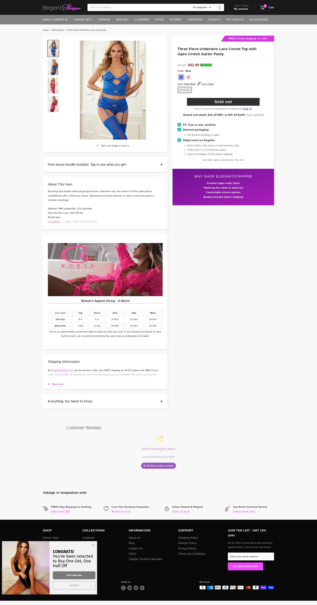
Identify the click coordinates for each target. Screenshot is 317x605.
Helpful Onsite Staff (244, 511)
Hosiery (176, 19)
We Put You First (121, 511)
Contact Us (136, 548)
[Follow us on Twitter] (129, 588)
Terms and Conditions (192, 553)
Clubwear (141, 19)
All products (58, 30)
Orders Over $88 (60, 511)
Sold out (223, 101)
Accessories (258, 19)
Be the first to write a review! (158, 465)
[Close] (93, 545)
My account (241, 8)
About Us (134, 537)
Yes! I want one (74, 575)
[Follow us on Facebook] (123, 588)
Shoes (159, 19)
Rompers (88, 543)
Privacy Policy (187, 548)
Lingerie (104, 19)
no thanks (74, 585)
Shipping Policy (188, 537)
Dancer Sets (83, 19)
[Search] (220, 7)
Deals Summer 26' (55, 19)
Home (46, 30)
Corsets (214, 19)
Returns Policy (187, 543)
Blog (132, 543)
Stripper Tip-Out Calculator (145, 559)
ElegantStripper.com (62, 370)
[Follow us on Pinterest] (142, 588)
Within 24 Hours (181, 511)
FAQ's (132, 553)
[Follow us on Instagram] (136, 588)
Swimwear (194, 19)
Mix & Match (235, 19)
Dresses (122, 19)
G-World (54, 222)
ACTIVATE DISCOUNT (245, 566)
